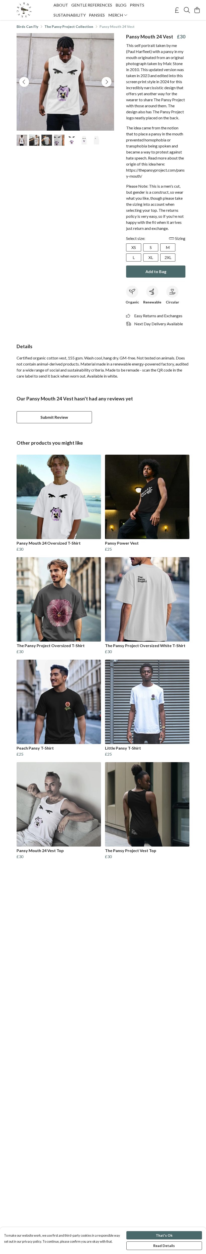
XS (133, 247)
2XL (168, 257)
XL (150, 257)
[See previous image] (24, 82)
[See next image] (106, 82)
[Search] (187, 10)
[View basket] (197, 10)
